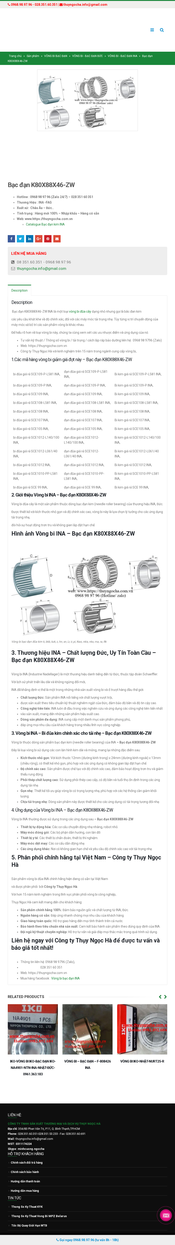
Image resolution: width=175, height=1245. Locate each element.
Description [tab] (19, 282)
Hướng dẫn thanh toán (25, 1166)
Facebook (11, 230)
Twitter (20, 230)
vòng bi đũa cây (80, 303)
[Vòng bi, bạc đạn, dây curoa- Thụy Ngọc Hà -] (25, 25)
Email (57, 230)
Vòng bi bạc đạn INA (65, 969)
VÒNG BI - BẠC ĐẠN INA (122, 47)
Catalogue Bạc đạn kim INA (45, 215)
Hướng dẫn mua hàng (25, 1175)
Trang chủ (15, 47)
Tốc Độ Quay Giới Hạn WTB (29, 1210)
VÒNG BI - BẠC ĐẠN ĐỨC (87, 47)
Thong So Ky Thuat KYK (27, 1191)
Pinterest (47, 230)
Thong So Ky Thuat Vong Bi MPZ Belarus (39, 1201)
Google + (38, 230)
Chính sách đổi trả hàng (27, 1147)
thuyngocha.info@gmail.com (41, 260)
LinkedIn (29, 230)
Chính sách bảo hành (25, 1157)
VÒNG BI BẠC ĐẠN (55, 47)
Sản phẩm (33, 47)
